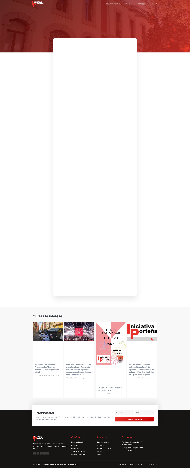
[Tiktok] (47, 453)
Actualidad (128, 4)
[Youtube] (44, 453)
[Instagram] (38, 453)
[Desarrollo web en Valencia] (79, 464)
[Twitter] (41, 453)
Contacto (154, 4)
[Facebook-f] (34, 453)
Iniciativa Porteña (113, 4)
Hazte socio (142, 4)
